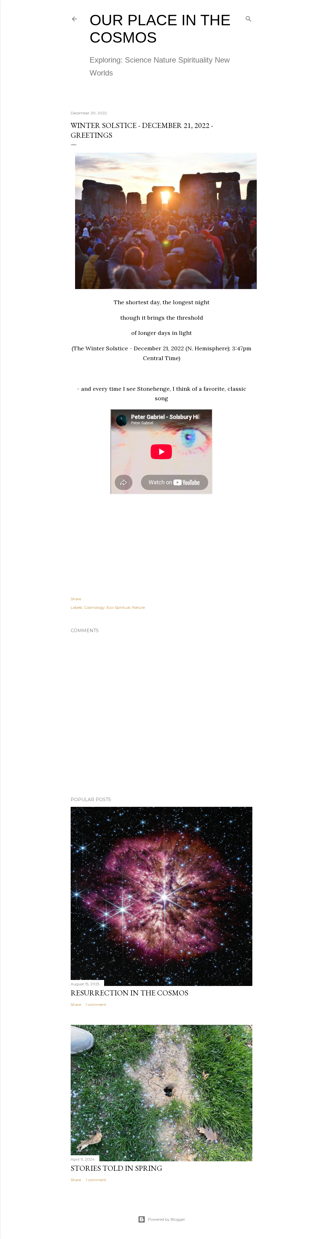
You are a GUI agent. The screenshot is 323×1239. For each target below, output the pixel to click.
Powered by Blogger (166, 1219)
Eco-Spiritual (118, 607)
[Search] (248, 17)
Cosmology (94, 607)
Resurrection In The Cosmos (129, 993)
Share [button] (76, 598)
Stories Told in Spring (116, 1168)
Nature (138, 607)
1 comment (96, 1004)
